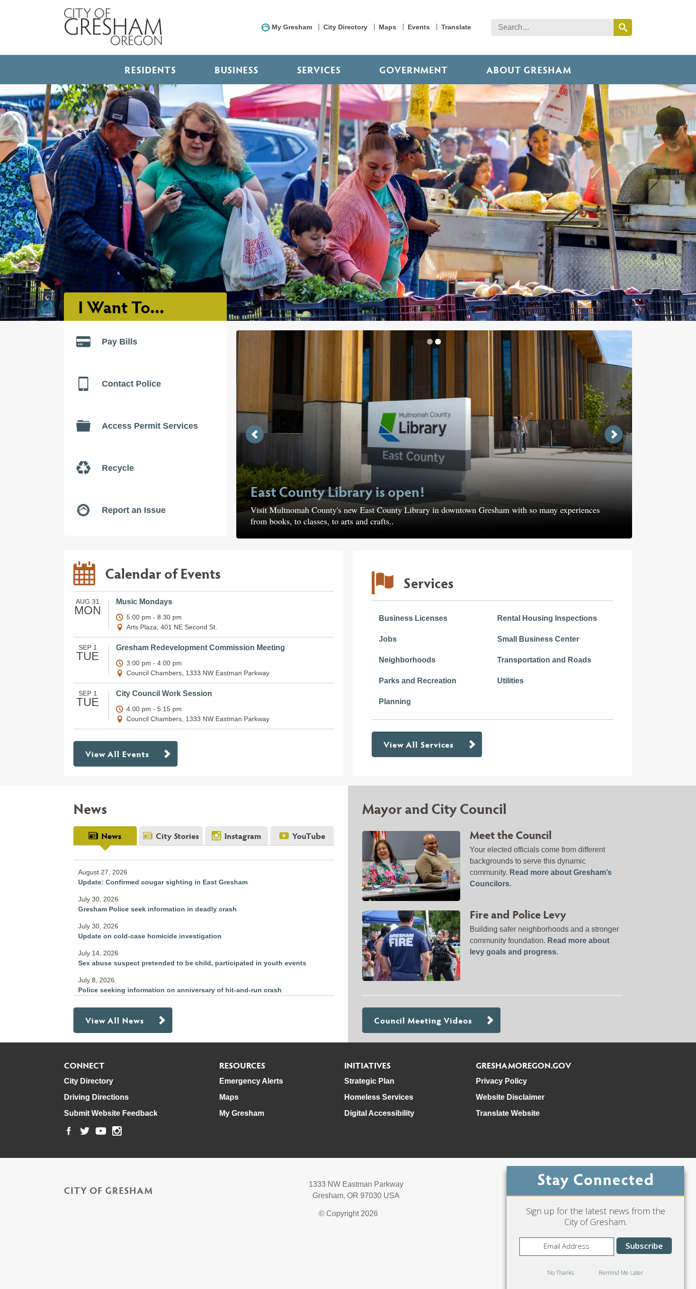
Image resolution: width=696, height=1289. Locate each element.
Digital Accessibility (379, 1113)
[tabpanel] (203, 920)
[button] (430, 341)
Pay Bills (119, 341)
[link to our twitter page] (84, 1130)
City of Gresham (108, 1190)
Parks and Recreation (417, 681)
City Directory (345, 27)
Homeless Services (378, 1097)
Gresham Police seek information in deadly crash (157, 909)
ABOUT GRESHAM (528, 69)
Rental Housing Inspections (547, 618)
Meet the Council (511, 834)
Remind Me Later (621, 1273)
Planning (395, 701)
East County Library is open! (337, 491)
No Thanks (560, 1273)
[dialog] (595, 1227)
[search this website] (623, 27)
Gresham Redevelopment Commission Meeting (200, 648)
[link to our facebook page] (68, 1130)
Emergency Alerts (251, 1081)
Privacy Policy (501, 1081)
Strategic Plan (369, 1081)
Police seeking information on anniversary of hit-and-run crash (180, 990)
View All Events (117, 753)
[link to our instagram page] (116, 1130)
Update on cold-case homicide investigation (150, 936)
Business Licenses (413, 618)
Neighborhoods (407, 660)
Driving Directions (96, 1097)
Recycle (118, 468)
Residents (150, 69)
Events (419, 27)
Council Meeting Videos (423, 1020)
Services (319, 69)
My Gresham (292, 27)
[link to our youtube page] (100, 1130)
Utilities (510, 681)
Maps (387, 27)
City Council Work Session (164, 693)
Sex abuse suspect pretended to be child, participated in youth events (192, 963)
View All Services (419, 744)
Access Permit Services (150, 426)
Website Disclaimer (510, 1097)
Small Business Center (538, 639)
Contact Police (131, 383)
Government (413, 69)
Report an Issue (134, 510)
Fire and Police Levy (518, 914)
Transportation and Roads (544, 660)
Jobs (388, 639)
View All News (114, 1020)
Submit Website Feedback (111, 1113)
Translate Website (508, 1113)
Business (236, 69)
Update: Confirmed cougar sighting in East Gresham (163, 882)
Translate (456, 27)
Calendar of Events (163, 573)
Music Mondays (144, 602)
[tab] (105, 835)
